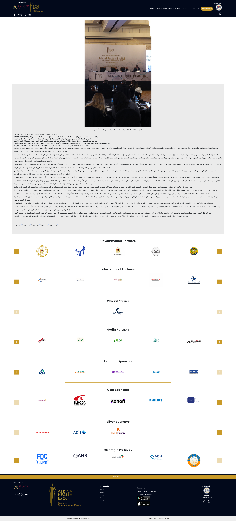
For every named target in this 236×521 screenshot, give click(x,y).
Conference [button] (194, 8)
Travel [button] (177, 8)
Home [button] (152, 8)
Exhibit (102, 492)
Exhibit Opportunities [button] (165, 8)
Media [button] (185, 8)
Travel (102, 495)
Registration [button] (206, 9)
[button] (219, 251)
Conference (104, 501)
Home (102, 489)
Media (102, 498)
